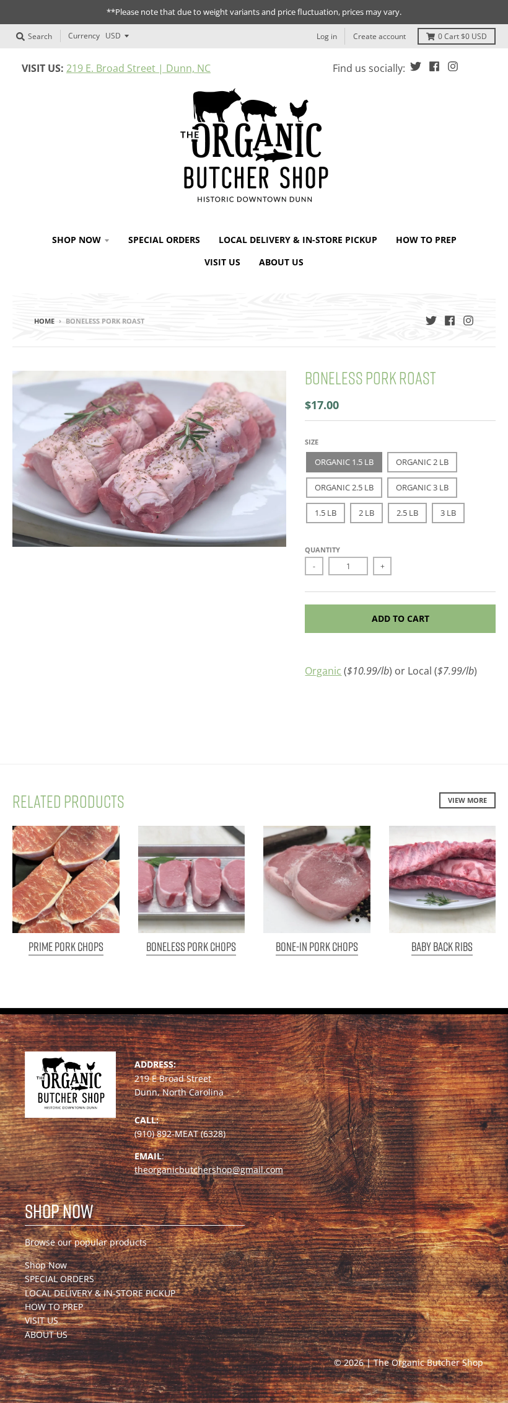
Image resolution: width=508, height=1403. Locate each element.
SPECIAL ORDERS (59, 1279)
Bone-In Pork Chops (317, 947)
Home (44, 320)
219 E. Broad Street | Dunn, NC (138, 68)
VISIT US (41, 1320)
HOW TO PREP (54, 1306)
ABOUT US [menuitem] (281, 262)
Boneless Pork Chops (191, 947)
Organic (323, 671)
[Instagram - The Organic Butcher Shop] (452, 66)
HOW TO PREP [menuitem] (426, 240)
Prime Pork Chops (65, 947)
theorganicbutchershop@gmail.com (208, 1169)
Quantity (322, 549)
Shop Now (46, 1265)
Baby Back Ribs (442, 947)
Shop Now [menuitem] (76, 240)
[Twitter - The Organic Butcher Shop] (415, 66)
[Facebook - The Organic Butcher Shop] (434, 66)
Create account (379, 36)
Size (311, 441)
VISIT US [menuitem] (222, 262)
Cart (462, 36)
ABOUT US (46, 1334)
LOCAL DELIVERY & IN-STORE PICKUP (100, 1293)
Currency (84, 35)
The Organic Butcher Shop (428, 1362)
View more (467, 800)
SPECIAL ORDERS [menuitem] (164, 240)
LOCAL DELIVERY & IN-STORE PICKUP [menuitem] (298, 240)
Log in (327, 36)
